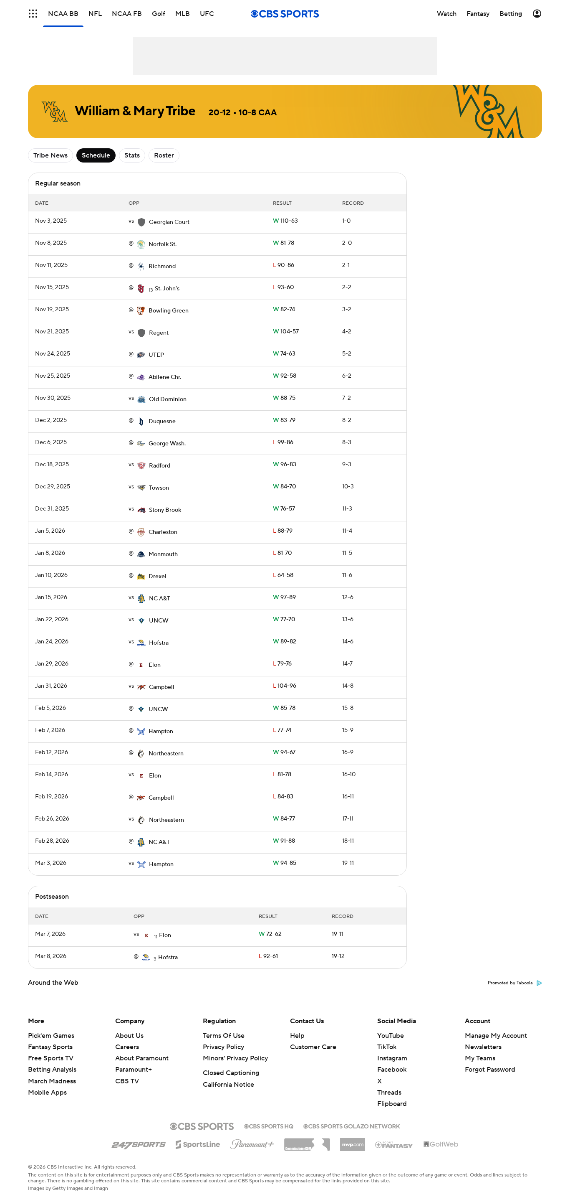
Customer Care (313, 1047)
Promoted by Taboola (510, 983)
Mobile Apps (47, 1092)
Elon (155, 665)
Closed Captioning (231, 1073)
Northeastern (166, 753)
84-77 (284, 819)
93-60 (283, 287)
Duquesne (162, 421)
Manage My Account (496, 1036)
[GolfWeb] (441, 1145)
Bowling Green (169, 311)
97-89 (284, 597)
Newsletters (483, 1047)
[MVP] (352, 1141)
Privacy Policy (223, 1047)
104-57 (286, 331)
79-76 (282, 664)
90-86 (283, 265)
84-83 (283, 796)
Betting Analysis (52, 1069)
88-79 (283, 531)
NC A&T (159, 598)
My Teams (480, 1058)
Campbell (161, 687)
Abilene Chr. (165, 377)
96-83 (284, 464)
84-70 (284, 486)
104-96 (284, 686)
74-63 (284, 354)
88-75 (284, 398)
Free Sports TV (50, 1058)
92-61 (268, 956)
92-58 (284, 376)
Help (297, 1036)
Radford (159, 466)
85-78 (284, 708)
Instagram (392, 1058)
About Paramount (142, 1058)
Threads (389, 1092)
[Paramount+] (252, 1142)
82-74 (284, 309)
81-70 (282, 553)
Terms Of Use (224, 1036)
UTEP (156, 355)
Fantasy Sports (50, 1047)
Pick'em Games (51, 1036)
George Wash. (167, 443)
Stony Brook (165, 510)
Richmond (162, 266)
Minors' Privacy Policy (235, 1058)
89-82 (284, 641)
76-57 (284, 509)
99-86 (283, 442)
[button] (33, 13)
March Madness (52, 1081)
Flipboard (392, 1104)
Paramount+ (133, 1069)
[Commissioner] (307, 1141)
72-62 (270, 934)
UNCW (159, 621)
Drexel (157, 576)
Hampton (161, 731)
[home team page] (141, 244)
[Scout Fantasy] (394, 1144)
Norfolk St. (163, 244)
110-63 (285, 221)
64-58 (283, 575)
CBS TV (127, 1081)
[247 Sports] (138, 1143)
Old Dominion (168, 399)
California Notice (228, 1084)
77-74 (282, 730)
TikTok (386, 1047)
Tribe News (50, 155)
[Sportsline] (198, 1143)
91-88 (284, 841)
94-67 (284, 752)
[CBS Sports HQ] (268, 1125)
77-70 (284, 619)
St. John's (167, 288)
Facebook (391, 1069)
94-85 (284, 863)
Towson (159, 488)
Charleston (163, 532)
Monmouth (163, 554)
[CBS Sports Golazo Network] (351, 1125)
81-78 (283, 243)
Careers (127, 1047)
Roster (164, 155)
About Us (129, 1036)
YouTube (390, 1036)
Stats (132, 155)
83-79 (284, 420)
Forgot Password (490, 1069)
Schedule (96, 155)
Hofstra (159, 643)
